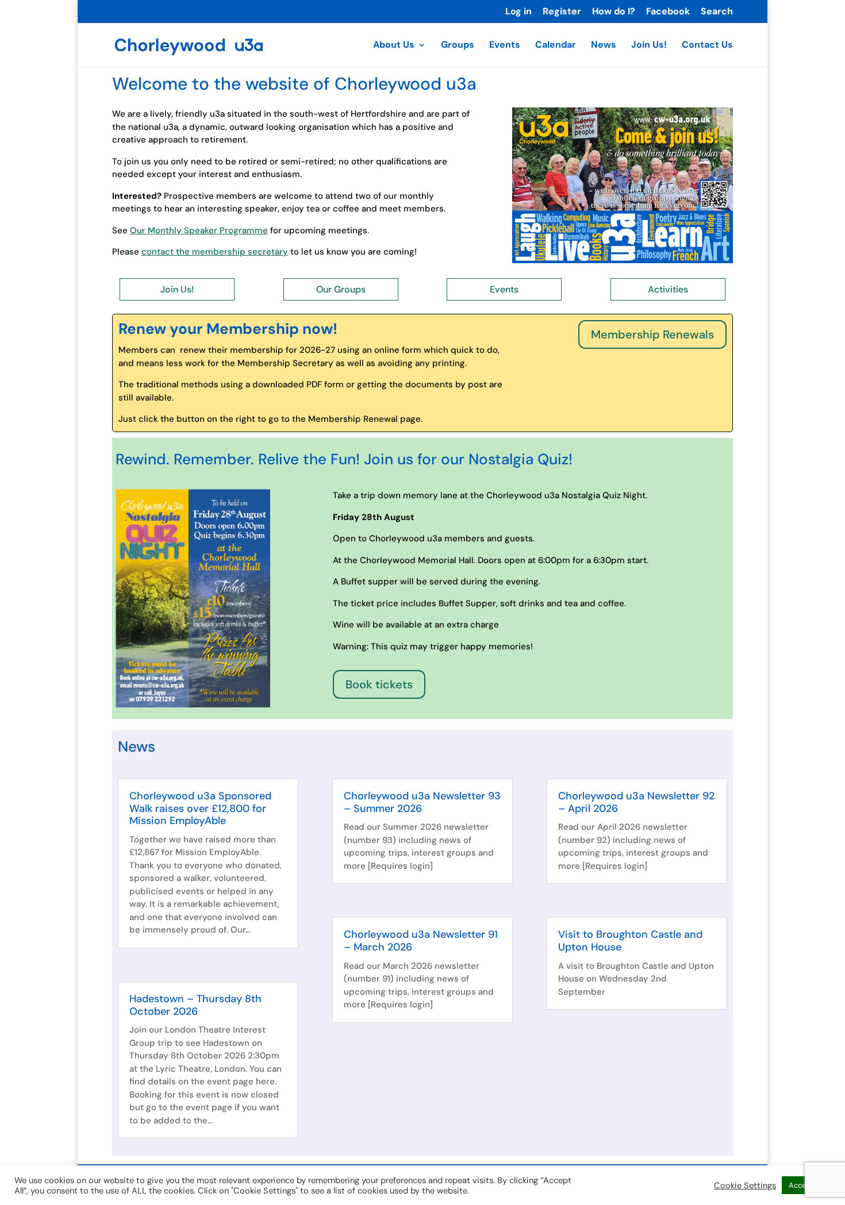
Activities (668, 289)
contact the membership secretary (214, 251)
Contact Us (707, 46)
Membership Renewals (652, 334)
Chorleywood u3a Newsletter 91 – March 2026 (421, 940)
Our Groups (341, 289)
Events (504, 46)
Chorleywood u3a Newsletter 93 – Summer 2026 (422, 802)
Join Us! (649, 46)
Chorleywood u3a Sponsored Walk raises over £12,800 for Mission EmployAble (200, 808)
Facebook (668, 12)
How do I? (613, 12)
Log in (518, 12)
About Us (393, 46)
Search (717, 12)
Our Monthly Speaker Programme (199, 230)
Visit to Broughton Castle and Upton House (630, 940)
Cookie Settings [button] (745, 1185)
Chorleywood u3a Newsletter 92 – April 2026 (636, 802)
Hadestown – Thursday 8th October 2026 (195, 1005)
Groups (457, 46)
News (603, 46)
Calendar (555, 46)
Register (562, 12)
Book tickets (379, 684)
